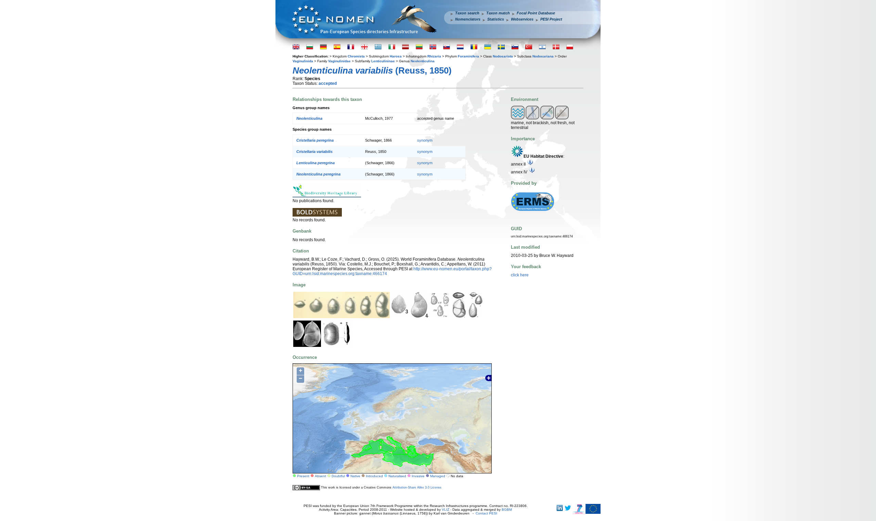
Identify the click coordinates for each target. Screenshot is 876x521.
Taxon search (467, 13)
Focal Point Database (536, 13)
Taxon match (498, 13)
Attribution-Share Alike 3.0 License (416, 487)
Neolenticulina (423, 61)
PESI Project (551, 19)
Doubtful (338, 476)
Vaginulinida (303, 61)
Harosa (396, 56)
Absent (320, 476)
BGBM (507, 509)
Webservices (522, 19)
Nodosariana (543, 56)
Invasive (418, 476)
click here (520, 275)
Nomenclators (467, 19)
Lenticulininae (383, 61)
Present (303, 476)
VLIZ (445, 509)
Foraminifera (468, 56)
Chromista (356, 56)
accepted (328, 83)
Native (355, 476)
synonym (425, 140)
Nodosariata (503, 56)
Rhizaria (434, 56)
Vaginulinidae (339, 61)
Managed (437, 476)
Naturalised (397, 476)
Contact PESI (486, 513)
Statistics (495, 19)
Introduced (374, 476)
